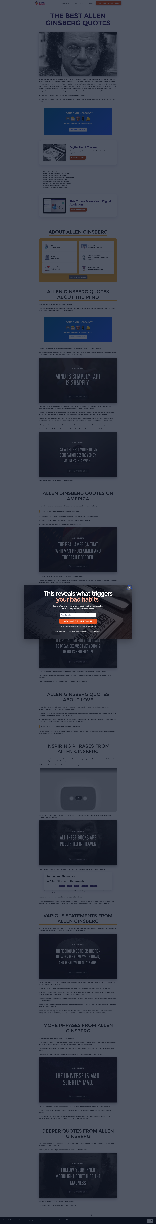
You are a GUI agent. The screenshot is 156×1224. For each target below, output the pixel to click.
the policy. (93, 626)
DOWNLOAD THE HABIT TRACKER (78, 621)
